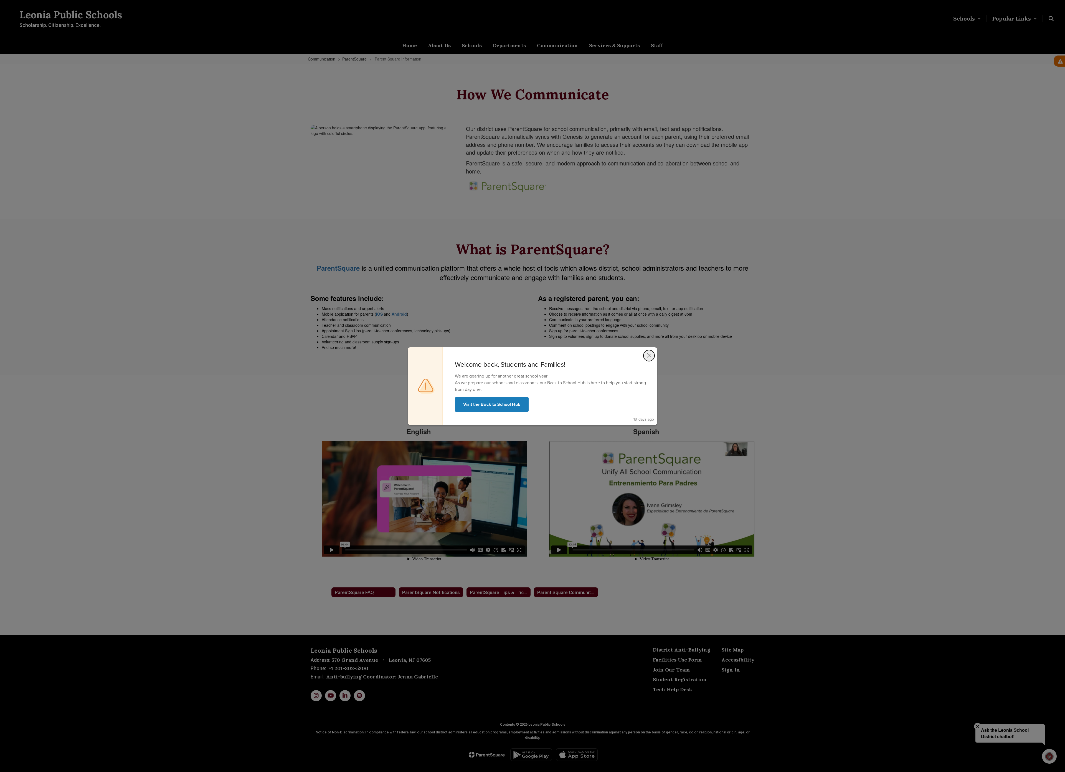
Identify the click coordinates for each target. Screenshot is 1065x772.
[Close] (649, 355)
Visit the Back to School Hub (491, 404)
